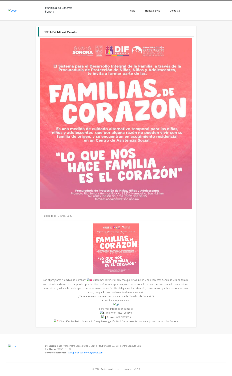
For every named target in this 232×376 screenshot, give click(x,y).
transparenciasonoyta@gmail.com (85, 352)
